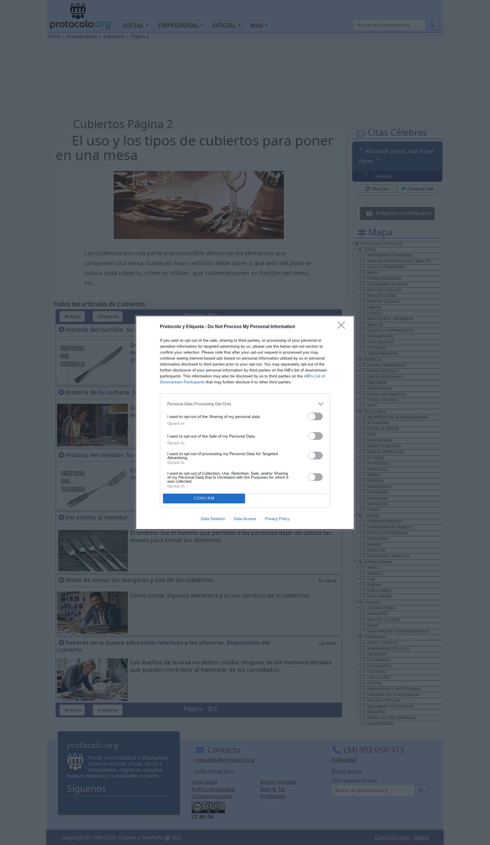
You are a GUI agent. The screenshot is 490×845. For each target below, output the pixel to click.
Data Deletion (213, 518)
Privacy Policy (277, 518)
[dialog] (245, 422)
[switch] (315, 416)
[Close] (343, 327)
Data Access (245, 518)
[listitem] (245, 404)
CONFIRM (204, 498)
